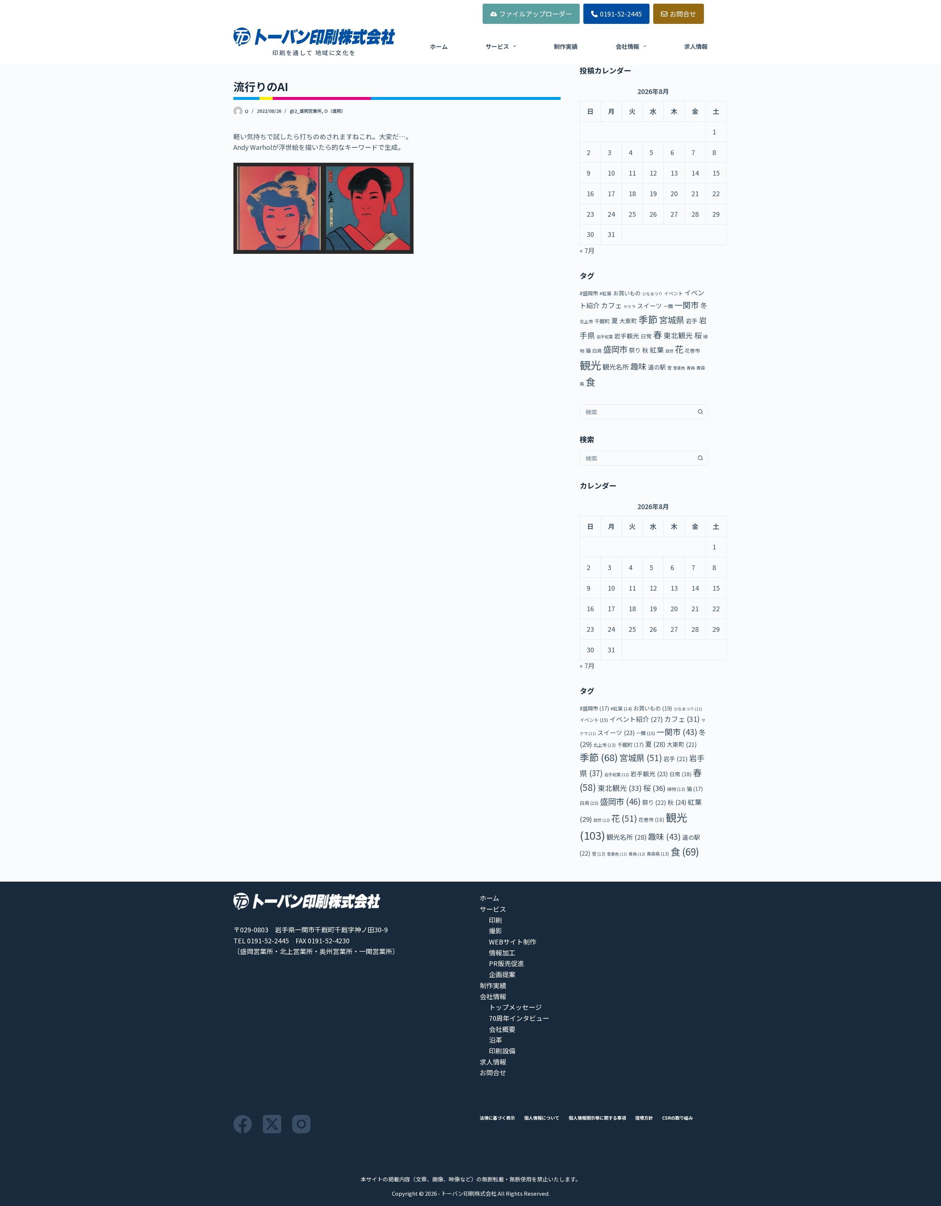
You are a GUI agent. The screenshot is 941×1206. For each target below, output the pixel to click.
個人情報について (541, 1118)
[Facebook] (242, 1124)
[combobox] (636, 411)
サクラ (629, 306)
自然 (669, 351)
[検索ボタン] (700, 412)
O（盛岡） (335, 111)
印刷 (495, 920)
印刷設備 (502, 1050)
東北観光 (678, 335)
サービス (497, 46)
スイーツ (649, 305)
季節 (648, 319)
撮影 (495, 930)
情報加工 (502, 952)
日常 (646, 336)
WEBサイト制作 (512, 941)
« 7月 (587, 250)
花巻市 (692, 350)
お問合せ (683, 13)
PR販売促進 (506, 963)
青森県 (658, 853)
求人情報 (696, 46)
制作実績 (565, 46)
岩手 (692, 321)
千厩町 (602, 321)
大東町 (628, 321)
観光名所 (615, 366)
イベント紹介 (636, 719)
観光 (590, 364)
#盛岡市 (589, 293)
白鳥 (597, 350)
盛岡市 (615, 349)
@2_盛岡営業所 (306, 111)
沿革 (495, 1039)
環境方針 (644, 1118)
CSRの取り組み (677, 1118)
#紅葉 (606, 293)
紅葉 (657, 349)
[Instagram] (301, 1124)
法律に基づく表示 (497, 1118)
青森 (691, 368)
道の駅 (657, 367)
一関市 (687, 304)
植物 (676, 789)
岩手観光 (626, 335)
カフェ (611, 305)
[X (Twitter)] (272, 1124)
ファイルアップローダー (535, 13)
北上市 (586, 321)
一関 (668, 306)
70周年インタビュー (519, 1018)
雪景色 (679, 368)
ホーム (439, 46)
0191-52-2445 (621, 13)
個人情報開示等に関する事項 (597, 1118)
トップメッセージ (515, 1007)
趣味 (638, 366)
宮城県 (671, 319)
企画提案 (502, 974)
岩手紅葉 (605, 336)
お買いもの (627, 293)
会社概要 (502, 1029)
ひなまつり (652, 293)
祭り (635, 350)
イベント (673, 293)
